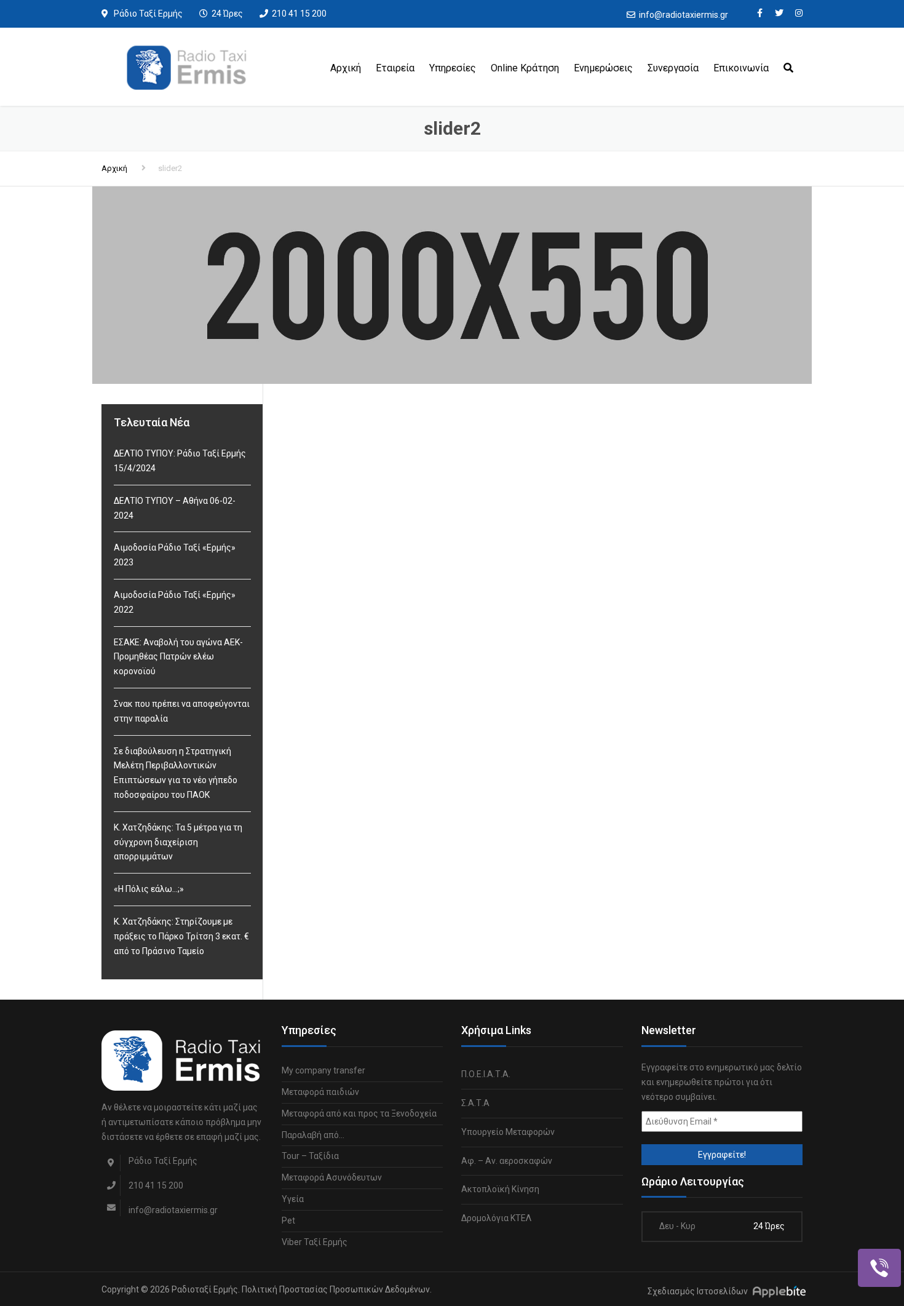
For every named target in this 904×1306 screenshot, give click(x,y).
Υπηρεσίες (452, 68)
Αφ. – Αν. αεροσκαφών (506, 1161)
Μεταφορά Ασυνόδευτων (332, 1177)
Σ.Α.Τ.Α (475, 1103)
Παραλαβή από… (313, 1135)
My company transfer (323, 1070)
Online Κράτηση (525, 68)
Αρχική (345, 68)
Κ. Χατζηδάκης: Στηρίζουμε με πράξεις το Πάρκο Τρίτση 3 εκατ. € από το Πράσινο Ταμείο (181, 936)
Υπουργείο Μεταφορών (508, 1132)
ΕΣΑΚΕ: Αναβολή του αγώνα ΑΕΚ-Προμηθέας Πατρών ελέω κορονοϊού (178, 657)
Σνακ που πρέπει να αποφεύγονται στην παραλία (182, 711)
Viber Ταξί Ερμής (314, 1242)
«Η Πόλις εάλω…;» (149, 889)
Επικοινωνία (741, 68)
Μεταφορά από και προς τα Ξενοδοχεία (359, 1113)
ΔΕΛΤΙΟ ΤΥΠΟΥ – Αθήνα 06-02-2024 (175, 508)
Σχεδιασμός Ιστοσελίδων (698, 1292)
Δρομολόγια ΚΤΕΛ (496, 1218)
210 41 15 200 (299, 13)
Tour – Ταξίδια (310, 1156)
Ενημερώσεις (603, 68)
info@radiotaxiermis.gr (683, 15)
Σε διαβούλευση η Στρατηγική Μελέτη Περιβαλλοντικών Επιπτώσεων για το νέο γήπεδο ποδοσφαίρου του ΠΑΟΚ (175, 773)
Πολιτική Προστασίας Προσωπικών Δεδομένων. (337, 1289)
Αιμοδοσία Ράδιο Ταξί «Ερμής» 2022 (175, 602)
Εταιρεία (395, 68)
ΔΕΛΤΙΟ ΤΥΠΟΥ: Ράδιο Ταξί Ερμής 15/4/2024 (180, 460)
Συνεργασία (673, 68)
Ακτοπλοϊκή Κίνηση (500, 1189)
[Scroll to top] (839, 1240)
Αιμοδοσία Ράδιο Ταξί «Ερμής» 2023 (175, 555)
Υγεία (293, 1199)
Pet (288, 1220)
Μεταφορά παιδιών (320, 1092)
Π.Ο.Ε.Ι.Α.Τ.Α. (485, 1074)
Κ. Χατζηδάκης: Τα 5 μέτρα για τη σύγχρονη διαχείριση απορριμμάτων (178, 842)
